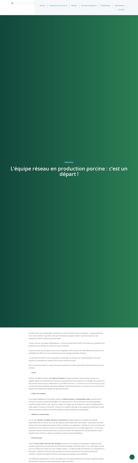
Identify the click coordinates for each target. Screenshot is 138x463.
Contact (122, 9)
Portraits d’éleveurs (89, 5)
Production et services (58, 5)
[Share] (132, 457)
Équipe (74, 5)
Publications (106, 5)
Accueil (42, 5)
